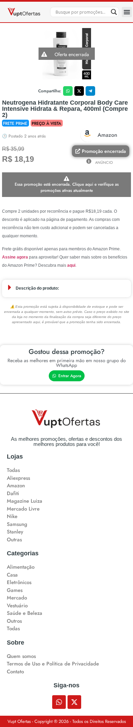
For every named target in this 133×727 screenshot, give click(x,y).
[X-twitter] (74, 702)
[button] (127, 12)
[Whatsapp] (59, 702)
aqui (71, 265)
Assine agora (15, 257)
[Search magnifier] (114, 12)
